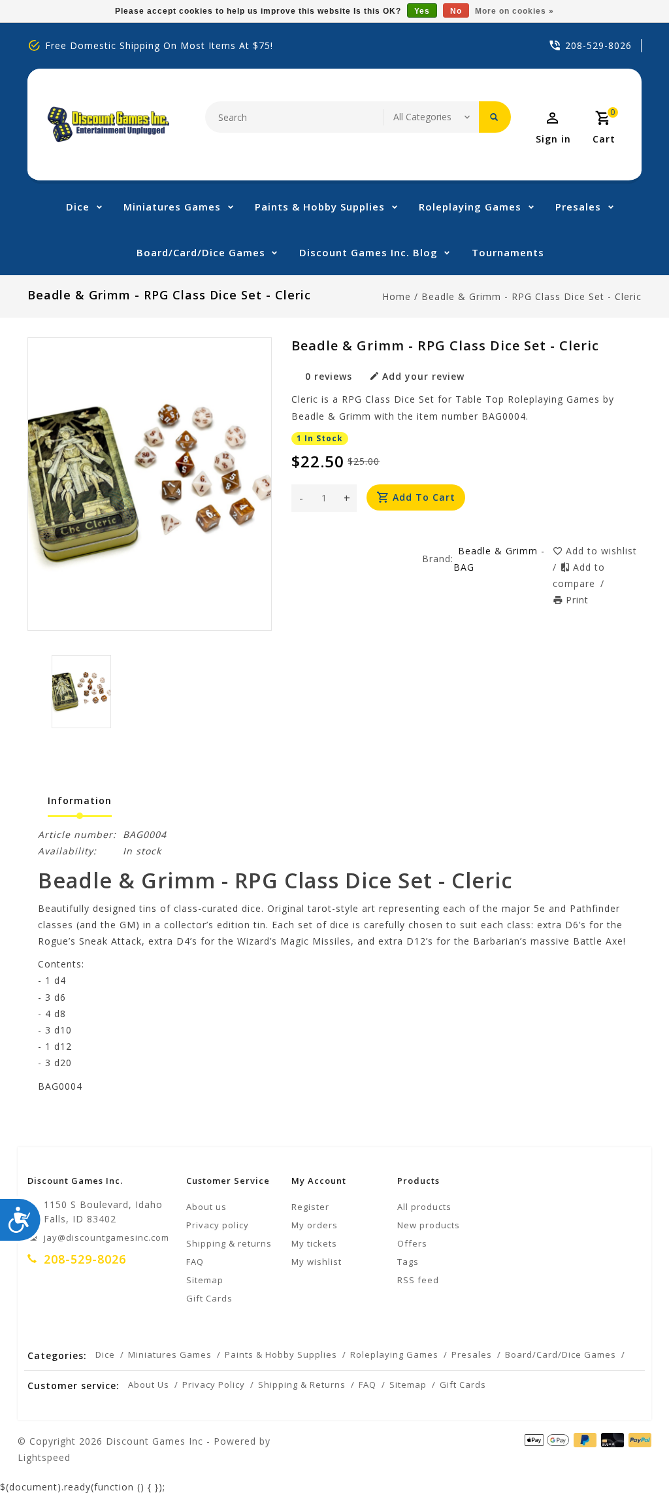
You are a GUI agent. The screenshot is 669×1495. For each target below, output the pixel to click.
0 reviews (328, 376)
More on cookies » (514, 11)
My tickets (314, 1243)
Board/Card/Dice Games (201, 252)
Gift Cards (209, 1298)
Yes (422, 11)
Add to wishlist (601, 551)
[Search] (495, 117)
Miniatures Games (172, 206)
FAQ (195, 1262)
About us (206, 1207)
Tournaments (508, 252)
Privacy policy (217, 1225)
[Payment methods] (637, 1440)
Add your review (423, 376)
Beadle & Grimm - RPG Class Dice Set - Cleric (531, 296)
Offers (412, 1243)
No (456, 11)
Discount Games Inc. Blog (368, 252)
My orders (314, 1225)
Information (80, 800)
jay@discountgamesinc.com (106, 1237)
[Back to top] (630, 1456)
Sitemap (204, 1280)
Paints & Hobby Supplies (320, 206)
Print (577, 600)
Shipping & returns (229, 1243)
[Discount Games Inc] (108, 125)
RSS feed (418, 1280)
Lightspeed (44, 1457)
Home (396, 296)
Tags (408, 1262)
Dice (78, 206)
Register (310, 1207)
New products (428, 1225)
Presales (578, 206)
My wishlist (316, 1262)
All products (424, 1207)
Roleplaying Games (470, 206)
